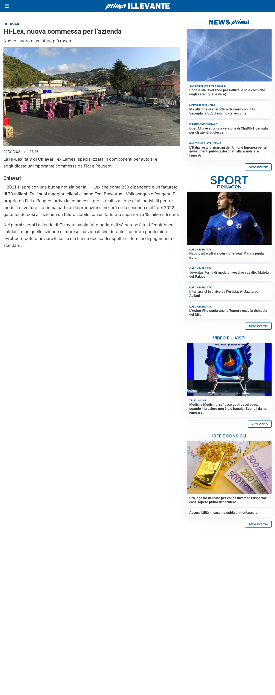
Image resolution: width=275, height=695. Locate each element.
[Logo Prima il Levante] (137, 5)
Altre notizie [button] (258, 167)
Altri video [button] (259, 424)
